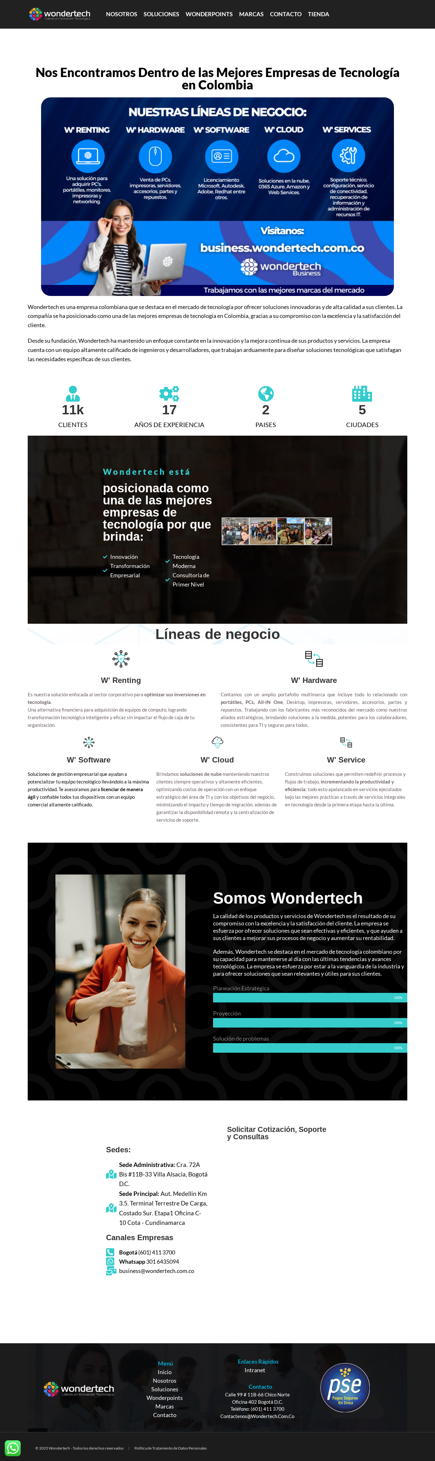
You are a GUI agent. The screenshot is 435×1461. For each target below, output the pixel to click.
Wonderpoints (164, 1397)
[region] (217, 1387)
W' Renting (121, 680)
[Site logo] (59, 13)
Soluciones (164, 1389)
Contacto (164, 1414)
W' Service (346, 759)
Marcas (164, 1406)
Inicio (165, 1371)
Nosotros (164, 1380)
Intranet (255, 1369)
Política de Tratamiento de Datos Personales (170, 1448)
